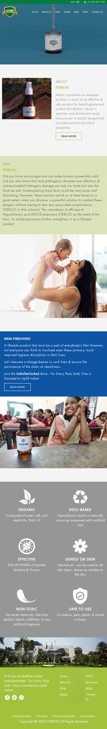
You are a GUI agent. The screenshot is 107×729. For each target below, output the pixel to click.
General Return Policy (21, 716)
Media (67, 12)
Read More (68, 136)
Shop (57, 12)
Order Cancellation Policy (64, 716)
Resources (92, 682)
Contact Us (97, 12)
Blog (76, 12)
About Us (46, 12)
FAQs (85, 12)
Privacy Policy (42, 716)
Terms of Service (87, 716)
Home (35, 12)
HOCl (89, 676)
